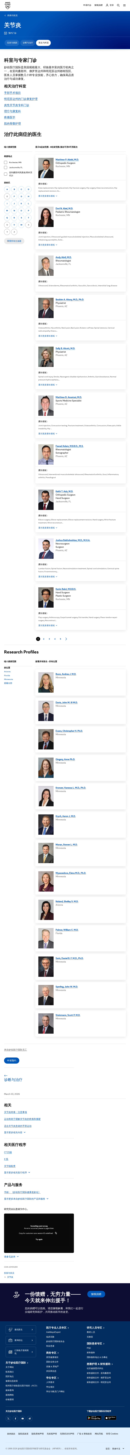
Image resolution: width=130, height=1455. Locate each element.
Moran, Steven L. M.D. (66, 844)
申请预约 (11, 1060)
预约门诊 (12, 33)
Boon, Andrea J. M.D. (66, 674)
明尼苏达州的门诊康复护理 (21, 98)
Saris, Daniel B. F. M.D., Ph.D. (69, 958)
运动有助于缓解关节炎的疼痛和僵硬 (22, 1119)
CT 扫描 (8, 1152)
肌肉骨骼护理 (12, 123)
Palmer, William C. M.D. (67, 929)
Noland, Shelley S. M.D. (67, 901)
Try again (39, 1239)
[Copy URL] (56, 1233)
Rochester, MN (15, 162)
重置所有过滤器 (14, 241)
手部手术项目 (12, 92)
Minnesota (8, 679)
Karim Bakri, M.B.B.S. (66, 589)
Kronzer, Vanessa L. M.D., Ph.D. (71, 787)
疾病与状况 (12, 15)
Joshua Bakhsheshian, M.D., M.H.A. (73, 540)
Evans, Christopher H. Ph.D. (69, 730)
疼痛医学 (9, 117)
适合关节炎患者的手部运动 (17, 1125)
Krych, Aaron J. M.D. (66, 816)
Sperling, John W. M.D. (67, 986)
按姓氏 (7, 182)
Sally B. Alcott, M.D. (65, 348)
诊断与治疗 (28, 43)
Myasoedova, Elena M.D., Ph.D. (71, 873)
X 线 (6, 1159)
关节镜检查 (9, 1166)
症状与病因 (12, 43)
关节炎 (12, 25)
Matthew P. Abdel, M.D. (67, 159)
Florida (7, 675)
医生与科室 (44, 43)
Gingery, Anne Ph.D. (65, 759)
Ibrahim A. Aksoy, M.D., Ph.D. (70, 299)
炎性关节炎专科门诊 (16, 105)
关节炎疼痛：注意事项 (15, 1112)
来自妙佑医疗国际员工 (15, 1049)
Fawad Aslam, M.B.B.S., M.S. (69, 446)
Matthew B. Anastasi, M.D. (69, 397)
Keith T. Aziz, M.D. (64, 491)
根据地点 (8, 156)
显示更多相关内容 (13, 1132)
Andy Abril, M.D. (63, 257)
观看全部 (8, 683)
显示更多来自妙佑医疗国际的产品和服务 (24, 1198)
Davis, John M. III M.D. (67, 702)
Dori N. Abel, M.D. (64, 208)
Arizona (7, 671)
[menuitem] (12, 43)
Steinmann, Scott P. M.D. (68, 1015)
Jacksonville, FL (15, 167)
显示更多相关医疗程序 (15, 1172)
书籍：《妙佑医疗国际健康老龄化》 (22, 1192)
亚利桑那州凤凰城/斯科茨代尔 (20, 174)
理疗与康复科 (12, 111)
